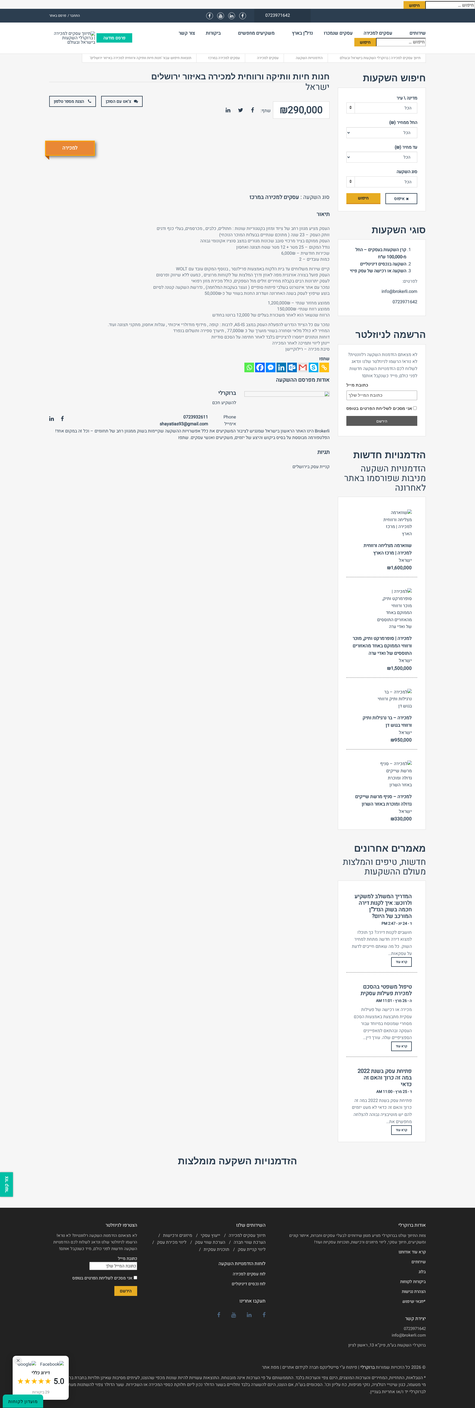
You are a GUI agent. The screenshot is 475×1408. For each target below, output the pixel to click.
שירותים (418, 33)
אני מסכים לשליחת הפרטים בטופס (379, 408)
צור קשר (187, 33)
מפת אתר (270, 1367)
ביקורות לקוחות (413, 1282)
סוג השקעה (407, 171)
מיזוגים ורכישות (177, 1235)
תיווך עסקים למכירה (247, 1235)
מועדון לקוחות (23, 1401)
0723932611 (195, 417)
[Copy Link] (324, 367)
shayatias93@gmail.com (184, 424)
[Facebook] (260, 367)
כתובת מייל (357, 385)
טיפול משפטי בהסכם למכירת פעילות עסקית (386, 990)
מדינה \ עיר (407, 98)
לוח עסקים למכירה (249, 1274)
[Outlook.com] (292, 367)
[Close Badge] (18, 1360)
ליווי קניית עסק (252, 1249)
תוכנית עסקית (216, 1249)
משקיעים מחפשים (256, 33)
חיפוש (363, 198)
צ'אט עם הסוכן (118, 101)
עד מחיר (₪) (406, 147)
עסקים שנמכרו (338, 33)
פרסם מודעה (114, 38)
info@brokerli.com (409, 1335)
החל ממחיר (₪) (403, 122)
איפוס (399, 199)
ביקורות (213, 33)
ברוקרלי (227, 393)
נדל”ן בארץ (302, 33)
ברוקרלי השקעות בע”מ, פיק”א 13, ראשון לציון (387, 1345)
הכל (408, 108)
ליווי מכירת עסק (171, 1242)
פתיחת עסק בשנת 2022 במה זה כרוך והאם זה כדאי (385, 1078)
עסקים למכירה (378, 33)
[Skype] (313, 367)
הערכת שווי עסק (210, 1242)
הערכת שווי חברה (250, 1242)
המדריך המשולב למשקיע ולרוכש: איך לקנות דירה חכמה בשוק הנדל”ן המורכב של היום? (383, 906)
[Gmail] (303, 367)
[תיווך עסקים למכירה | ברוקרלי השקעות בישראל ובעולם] (72, 38)
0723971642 (415, 1329)
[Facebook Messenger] (270, 367)
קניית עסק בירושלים (311, 466)
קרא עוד (401, 961)
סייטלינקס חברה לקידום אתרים (310, 1367)
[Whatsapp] (249, 367)
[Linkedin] (281, 367)
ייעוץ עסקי (210, 1235)
